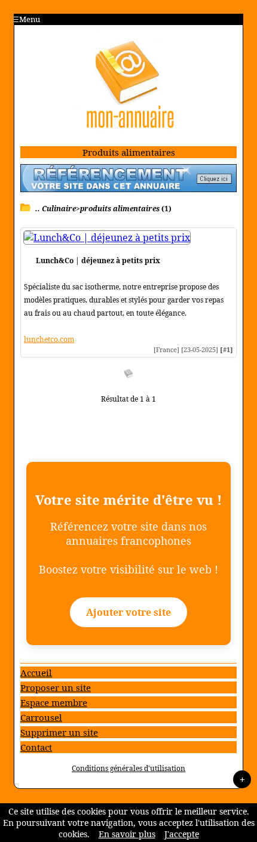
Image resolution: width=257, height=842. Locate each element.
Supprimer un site (59, 732)
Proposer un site (55, 687)
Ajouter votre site (128, 612)
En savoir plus (127, 834)
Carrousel (41, 717)
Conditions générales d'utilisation (128, 768)
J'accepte (181, 834)
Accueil (36, 672)
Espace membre (53, 702)
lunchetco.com (49, 339)
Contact (36, 747)
